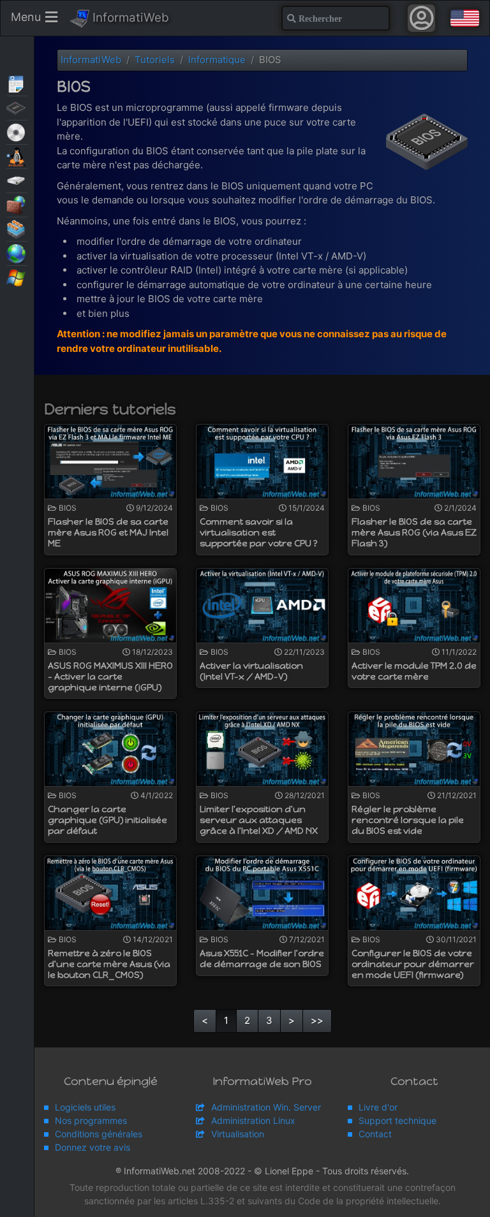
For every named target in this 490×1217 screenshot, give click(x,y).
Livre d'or (378, 1107)
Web (16, 252)
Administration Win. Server (266, 1107)
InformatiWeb (129, 17)
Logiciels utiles (85, 1107)
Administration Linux (253, 1120)
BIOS (16, 107)
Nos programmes (91, 1120)
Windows (16, 276)
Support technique (397, 1120)
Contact (375, 1133)
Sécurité (16, 204)
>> (317, 1020)
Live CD (16, 131)
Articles (16, 83)
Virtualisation (16, 228)
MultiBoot (16, 155)
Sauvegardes (16, 180)
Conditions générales (98, 1133)
